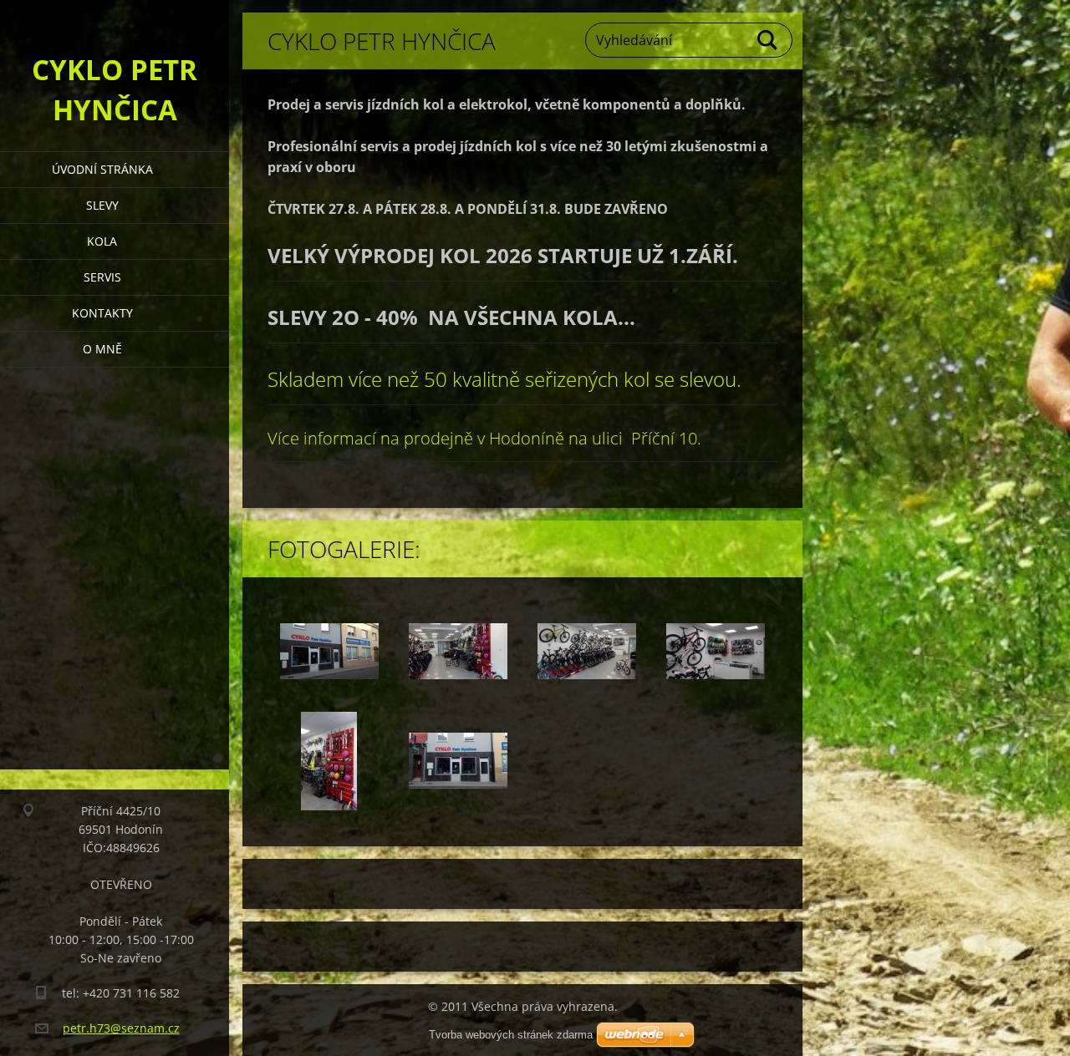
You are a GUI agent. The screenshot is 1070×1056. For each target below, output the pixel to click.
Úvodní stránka (102, 169)
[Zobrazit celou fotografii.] (329, 651)
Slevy (102, 205)
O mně (102, 349)
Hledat (768, 40)
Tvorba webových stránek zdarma (511, 1034)
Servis (102, 277)
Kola (102, 241)
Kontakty (102, 313)
